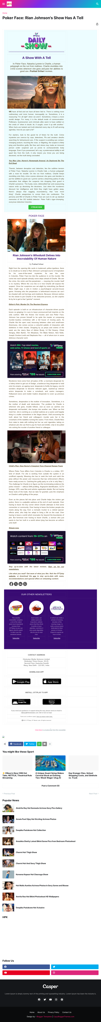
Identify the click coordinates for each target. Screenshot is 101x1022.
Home (4, 13)
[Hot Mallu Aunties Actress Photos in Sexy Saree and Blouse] (8, 886)
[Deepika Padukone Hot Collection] (8, 830)
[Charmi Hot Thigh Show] (8, 852)
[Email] (44, 744)
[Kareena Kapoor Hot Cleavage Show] (8, 874)
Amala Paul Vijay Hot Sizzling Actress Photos (36, 819)
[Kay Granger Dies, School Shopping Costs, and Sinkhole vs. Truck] (84, 763)
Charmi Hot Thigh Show (26, 852)
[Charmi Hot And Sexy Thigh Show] (8, 863)
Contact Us (66, 1012)
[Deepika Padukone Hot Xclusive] (8, 908)
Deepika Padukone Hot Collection (31, 830)
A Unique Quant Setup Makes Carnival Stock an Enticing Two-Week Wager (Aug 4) (49, 775)
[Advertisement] (50, 938)
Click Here (38, 730)
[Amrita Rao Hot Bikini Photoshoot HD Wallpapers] (8, 897)
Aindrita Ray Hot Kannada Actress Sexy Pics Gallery (39, 808)
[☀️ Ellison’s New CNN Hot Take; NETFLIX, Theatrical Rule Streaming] (17, 763)
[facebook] (26, 966)
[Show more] (50, 744)
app (34, 576)
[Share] (96, 24)
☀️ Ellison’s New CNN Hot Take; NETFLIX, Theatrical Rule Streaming (17, 775)
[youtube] (26, 972)
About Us (41, 1012)
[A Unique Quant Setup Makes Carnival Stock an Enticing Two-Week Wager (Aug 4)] (50, 763)
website (12, 576)
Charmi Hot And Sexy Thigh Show (31, 863)
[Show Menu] (3, 4)
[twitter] (75, 966)
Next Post (93, 794)
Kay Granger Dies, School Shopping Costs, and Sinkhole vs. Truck (83, 775)
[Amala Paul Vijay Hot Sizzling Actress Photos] (8, 819)
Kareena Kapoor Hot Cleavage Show (32, 874)
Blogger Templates (44, 1016)
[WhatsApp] (39, 744)
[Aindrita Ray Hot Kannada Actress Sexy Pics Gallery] (8, 808)
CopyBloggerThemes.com (63, 1016)
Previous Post (9, 794)
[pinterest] (62, 999)
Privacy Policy (53, 1012)
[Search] (97, 4)
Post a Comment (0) (50, 786)
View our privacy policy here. (44, 716)
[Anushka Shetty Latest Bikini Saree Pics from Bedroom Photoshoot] (8, 841)
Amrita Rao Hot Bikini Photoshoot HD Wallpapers (37, 897)
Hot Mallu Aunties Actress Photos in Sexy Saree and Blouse (42, 885)
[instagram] (75, 972)
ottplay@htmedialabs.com (29, 713)
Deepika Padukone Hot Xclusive (30, 908)
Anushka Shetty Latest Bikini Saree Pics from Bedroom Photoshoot (46, 841)
